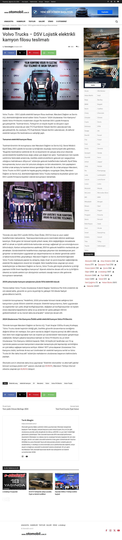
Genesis (100, 148)
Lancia (87, 179)
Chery (87, 113)
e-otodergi (6, 489)
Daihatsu (88, 126)
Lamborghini (101, 175)
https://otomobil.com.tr (29, 423)
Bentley (100, 100)
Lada (86, 175)
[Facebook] (108, 1)
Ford (86, 144)
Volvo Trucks (68, 383)
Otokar (87, 210)
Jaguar (99, 162)
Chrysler (87, 117)
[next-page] (7, 499)
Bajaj (86, 100)
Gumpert (87, 153)
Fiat (86, 140)
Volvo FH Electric (56, 383)
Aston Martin (89, 95)
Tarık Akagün (9, 46)
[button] (116, 21)
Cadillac (100, 109)
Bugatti (99, 104)
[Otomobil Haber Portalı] (17, 12)
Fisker (99, 140)
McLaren (88, 193)
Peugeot (87, 215)
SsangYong (101, 232)
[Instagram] (111, 1)
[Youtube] (118, 1)
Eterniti (87, 135)
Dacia (99, 122)
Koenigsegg (101, 171)
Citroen (99, 117)
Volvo (47, 383)
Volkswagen (101, 246)
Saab (99, 224)
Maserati (87, 188)
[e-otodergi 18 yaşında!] (14, 481)
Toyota (87, 246)
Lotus (99, 184)
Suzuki (99, 237)
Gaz (98, 144)
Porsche (100, 215)
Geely (87, 148)
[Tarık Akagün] (12, 438)
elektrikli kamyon (25, 383)
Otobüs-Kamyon (14, 29)
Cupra (87, 122)
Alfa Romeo (101, 91)
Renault (100, 219)
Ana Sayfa (6, 25)
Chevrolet (100, 113)
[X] (114, 1)
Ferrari (99, 135)
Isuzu (99, 157)
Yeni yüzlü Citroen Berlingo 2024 (15, 409)
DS (98, 131)
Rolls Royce (88, 224)
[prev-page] (4, 499)
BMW (86, 104)
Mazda (99, 188)
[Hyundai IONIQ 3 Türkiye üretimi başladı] (67, 481)
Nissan (87, 206)
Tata (86, 241)
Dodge (87, 131)
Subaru (87, 237)
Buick (86, 109)
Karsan (99, 166)
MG (86, 197)
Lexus (87, 184)
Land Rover (101, 179)
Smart (87, 232)
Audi (98, 95)
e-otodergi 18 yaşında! (10, 492)
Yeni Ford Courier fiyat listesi (67, 409)
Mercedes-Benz (102, 193)
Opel (99, 206)
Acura (87, 91)
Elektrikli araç (13, 383)
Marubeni (40, 383)
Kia (86, 171)
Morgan (100, 201)
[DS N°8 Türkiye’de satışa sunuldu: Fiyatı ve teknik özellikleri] (41, 481)
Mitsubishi (88, 201)
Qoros (87, 219)
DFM (99, 126)
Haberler (14, 25)
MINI (99, 197)
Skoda (99, 228)
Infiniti (87, 162)
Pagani (99, 210)
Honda (99, 153)
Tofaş (99, 241)
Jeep (86, 166)
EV (34, 383)
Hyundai (87, 157)
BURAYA (48, 366)
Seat (86, 228)
